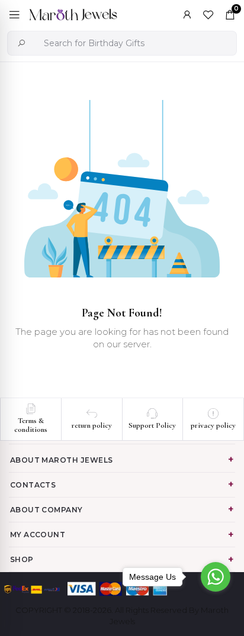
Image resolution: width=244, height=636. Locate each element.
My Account (38, 534)
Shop (22, 559)
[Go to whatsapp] (215, 577)
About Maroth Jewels (61, 460)
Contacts (33, 484)
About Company (46, 509)
